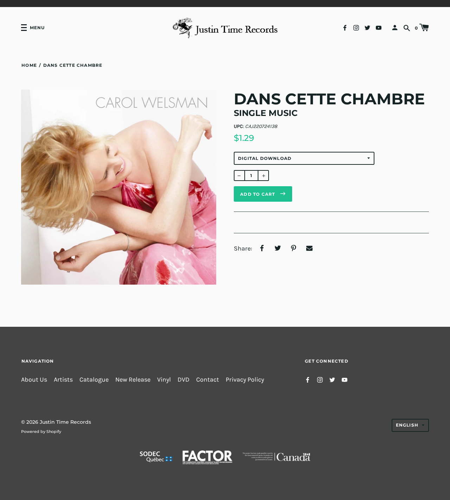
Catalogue (94, 379)
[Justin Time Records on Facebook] (345, 27)
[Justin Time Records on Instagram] (356, 27)
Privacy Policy (245, 379)
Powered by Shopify (41, 431)
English (407, 425)
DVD (183, 379)
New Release (132, 379)
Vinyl (164, 379)
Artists (63, 379)
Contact (207, 379)
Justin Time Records (65, 422)
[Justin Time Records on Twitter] (367, 27)
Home (29, 65)
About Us (34, 379)
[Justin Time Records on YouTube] (378, 27)
